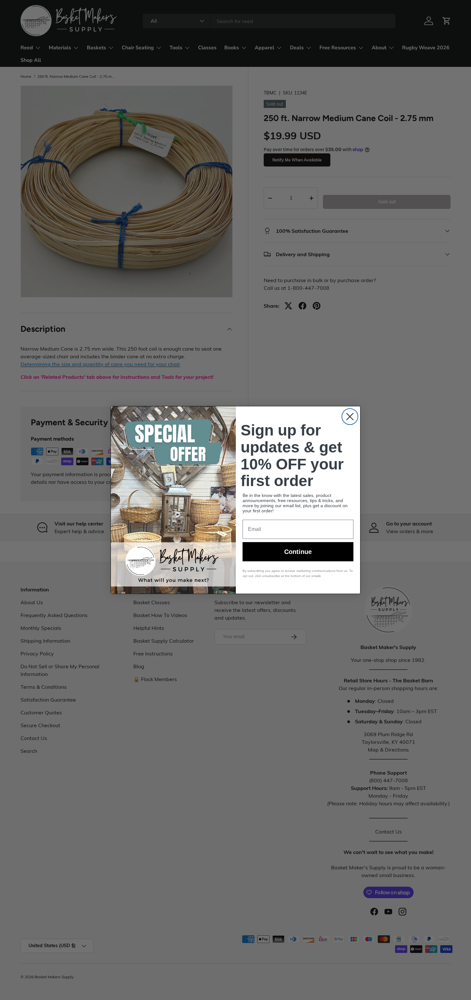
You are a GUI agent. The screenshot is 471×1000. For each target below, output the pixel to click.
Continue (298, 551)
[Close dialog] (350, 417)
